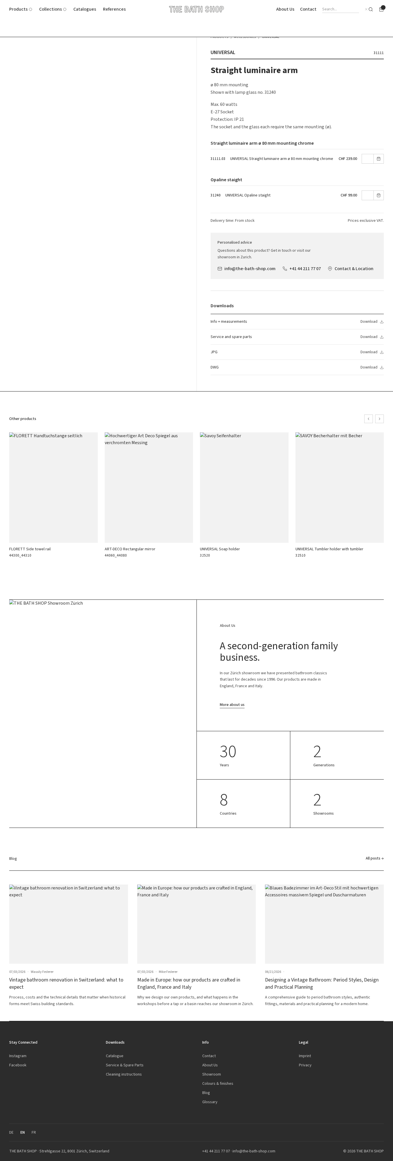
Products (18, 9)
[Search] (370, 9)
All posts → (375, 858)
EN (22, 1132)
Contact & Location (354, 269)
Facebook (17, 1065)
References (114, 9)
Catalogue (114, 1056)
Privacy (305, 1065)
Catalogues (84, 9)
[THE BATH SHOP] (196, 9)
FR (34, 1132)
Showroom (211, 1074)
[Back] (368, 419)
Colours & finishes (217, 1083)
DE (11, 1132)
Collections (50, 9)
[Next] (379, 419)
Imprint (305, 1056)
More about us (232, 704)
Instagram (17, 1056)
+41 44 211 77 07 (305, 269)
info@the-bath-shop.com (250, 269)
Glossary (210, 1102)
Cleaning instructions (124, 1074)
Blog (206, 1092)
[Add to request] (378, 158)
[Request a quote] (381, 9)
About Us (285, 9)
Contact (308, 9)
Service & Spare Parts (125, 1065)
